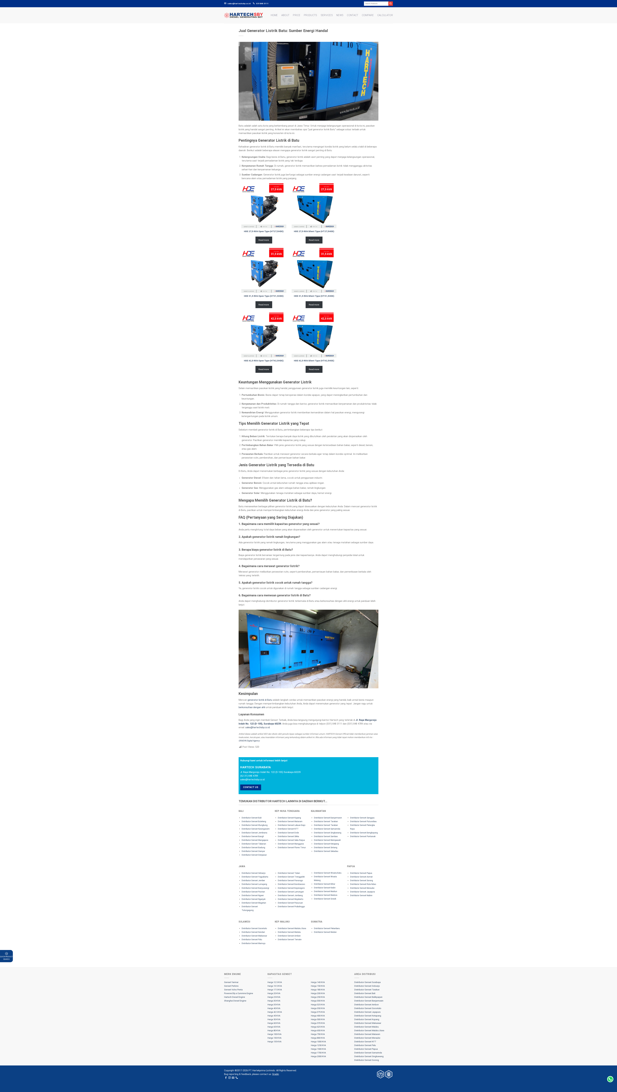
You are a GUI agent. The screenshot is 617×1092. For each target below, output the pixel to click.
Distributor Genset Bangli (253, 836)
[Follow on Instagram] (229, 1078)
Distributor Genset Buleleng (254, 821)
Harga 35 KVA (274, 1004)
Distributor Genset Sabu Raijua (291, 840)
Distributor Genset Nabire (361, 895)
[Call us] (237, 1078)
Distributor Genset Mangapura (255, 840)
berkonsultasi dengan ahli (252, 707)
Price (296, 15)
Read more (264, 240)
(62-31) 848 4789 (249, 776)
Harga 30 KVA (274, 1001)
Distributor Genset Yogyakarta (255, 877)
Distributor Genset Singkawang (327, 833)
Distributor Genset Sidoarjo (253, 873)
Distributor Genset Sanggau (362, 818)
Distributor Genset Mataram (290, 821)
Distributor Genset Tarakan (326, 821)
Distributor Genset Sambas (326, 836)
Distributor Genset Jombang (290, 895)
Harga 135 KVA (274, 1041)
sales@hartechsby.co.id (257, 727)
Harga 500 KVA (318, 1019)
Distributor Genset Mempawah (327, 840)
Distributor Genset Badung (253, 847)
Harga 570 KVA (318, 1023)
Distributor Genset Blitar (324, 884)
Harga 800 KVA (318, 1038)
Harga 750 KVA (318, 1034)
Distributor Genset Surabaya (367, 982)
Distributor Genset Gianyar (253, 851)
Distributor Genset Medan (325, 932)
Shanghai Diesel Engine (235, 1001)
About (285, 15)
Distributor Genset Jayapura (362, 892)
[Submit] (390, 3)
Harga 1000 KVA (318, 1041)
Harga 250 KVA (318, 997)
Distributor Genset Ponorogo (290, 880)
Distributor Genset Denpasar (254, 855)
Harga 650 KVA (318, 1030)
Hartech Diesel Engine (234, 997)
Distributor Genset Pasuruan (290, 903)
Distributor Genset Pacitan (253, 892)
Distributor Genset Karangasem (256, 829)
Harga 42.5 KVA (275, 1012)
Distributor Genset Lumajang (254, 884)
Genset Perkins (231, 986)
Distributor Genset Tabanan (254, 844)
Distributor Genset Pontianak (363, 836)
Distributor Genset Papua (361, 873)
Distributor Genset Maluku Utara (292, 928)
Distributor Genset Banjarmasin (328, 818)
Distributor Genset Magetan (254, 903)
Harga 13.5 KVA (275, 986)
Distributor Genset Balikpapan (368, 997)
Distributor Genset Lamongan (291, 892)
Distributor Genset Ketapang (326, 844)
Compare (368, 15)
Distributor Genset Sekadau (326, 851)
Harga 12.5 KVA (275, 982)
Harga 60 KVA (274, 1023)
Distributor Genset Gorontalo (254, 928)
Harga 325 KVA (318, 1004)
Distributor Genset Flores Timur (292, 847)
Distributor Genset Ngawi (253, 895)
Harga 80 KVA (274, 1030)
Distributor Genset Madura (325, 895)
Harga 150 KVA (318, 986)
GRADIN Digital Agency (249, 740)
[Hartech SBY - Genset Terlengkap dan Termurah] (243, 15)
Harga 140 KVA (318, 982)
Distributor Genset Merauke (362, 888)
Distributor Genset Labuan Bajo (291, 825)
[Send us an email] (233, 1078)
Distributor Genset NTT (288, 829)
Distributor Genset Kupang (289, 818)
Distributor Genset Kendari (253, 932)
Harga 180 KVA (318, 989)
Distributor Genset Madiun (325, 891)
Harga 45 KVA (274, 1015)
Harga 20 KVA (274, 993)
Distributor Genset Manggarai (291, 844)
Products (310, 15)
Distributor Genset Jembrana (254, 833)
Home (274, 15)
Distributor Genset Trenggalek (291, 877)
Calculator (385, 15)
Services (327, 15)
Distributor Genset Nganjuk (253, 899)
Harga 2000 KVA (318, 1056)
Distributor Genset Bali (252, 818)
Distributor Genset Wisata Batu (327, 873)
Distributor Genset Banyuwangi (255, 888)
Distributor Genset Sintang (325, 847)
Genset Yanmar (231, 982)
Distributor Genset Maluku (289, 932)
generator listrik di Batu (260, 700)
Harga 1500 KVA (318, 1049)
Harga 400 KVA (318, 1015)
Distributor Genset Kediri (324, 888)
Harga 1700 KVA (318, 1052)
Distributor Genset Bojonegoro (291, 888)
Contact (352, 15)
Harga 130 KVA (274, 1038)
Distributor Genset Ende (288, 833)
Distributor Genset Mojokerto (290, 899)
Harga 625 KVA (318, 1027)
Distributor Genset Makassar (254, 936)
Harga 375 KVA (318, 1012)
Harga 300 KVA (318, 1001)
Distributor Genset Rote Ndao (363, 884)
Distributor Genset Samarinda (327, 829)
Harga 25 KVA (274, 997)
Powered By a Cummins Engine (238, 993)
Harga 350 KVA (318, 1008)
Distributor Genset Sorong (361, 880)
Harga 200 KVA (318, 993)
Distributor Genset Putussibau (363, 821)
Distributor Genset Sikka (288, 836)
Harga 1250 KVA (318, 1045)
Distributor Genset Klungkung (255, 825)
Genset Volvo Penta (233, 989)
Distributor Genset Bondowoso (291, 884)
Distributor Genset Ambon (289, 936)
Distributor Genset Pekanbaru (327, 928)
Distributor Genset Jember (253, 880)
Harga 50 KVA (274, 1019)
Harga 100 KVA (274, 1034)
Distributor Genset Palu (252, 939)
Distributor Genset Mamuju (253, 943)
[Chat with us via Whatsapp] (610, 1079)
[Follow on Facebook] (226, 1078)
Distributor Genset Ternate (289, 939)
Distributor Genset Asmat (361, 877)
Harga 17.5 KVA (275, 989)
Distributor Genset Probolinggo (291, 906)
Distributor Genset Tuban (289, 873)
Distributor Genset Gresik (325, 899)
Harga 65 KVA (274, 1027)
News (339, 15)
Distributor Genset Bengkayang (364, 833)
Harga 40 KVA (274, 1008)
